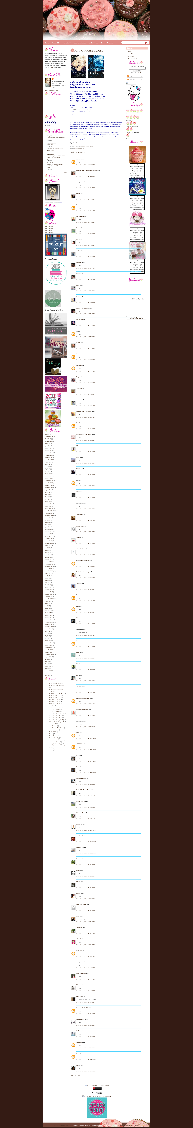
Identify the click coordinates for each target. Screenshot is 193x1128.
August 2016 (48, 462)
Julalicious (79, 514)
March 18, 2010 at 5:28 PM (85, 359)
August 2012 (48, 573)
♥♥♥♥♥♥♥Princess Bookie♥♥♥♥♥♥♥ (63, 1125)
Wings (78, 491)
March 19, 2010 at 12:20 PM (86, 853)
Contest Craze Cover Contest (56, 713)
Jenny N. (78, 399)
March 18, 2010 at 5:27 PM (85, 348)
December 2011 (49, 592)
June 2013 (47, 550)
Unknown (79, 204)
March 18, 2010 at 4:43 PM (85, 210)
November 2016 (49, 455)
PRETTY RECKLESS (82, 308)
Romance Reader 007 (82, 1007)
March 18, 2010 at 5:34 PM (85, 417)
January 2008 (48, 670)
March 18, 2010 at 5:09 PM (85, 302)
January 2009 (48, 666)
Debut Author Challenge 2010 (57, 722)
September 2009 (49, 654)
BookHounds (50, 154)
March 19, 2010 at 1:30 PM (85, 899)
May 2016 (47, 469)
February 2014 (48, 531)
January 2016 (48, 478)
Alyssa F (78, 939)
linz (77, 675)
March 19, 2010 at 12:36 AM (86, 761)
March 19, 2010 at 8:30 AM (86, 807)
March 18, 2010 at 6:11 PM (85, 532)
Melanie (78, 617)
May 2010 (47, 636)
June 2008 (47, 668)
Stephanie (79, 388)
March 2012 (48, 585)
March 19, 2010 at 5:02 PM (85, 1002)
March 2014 (48, 529)
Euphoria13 (79, 296)
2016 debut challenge (54, 701)
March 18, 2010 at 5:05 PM (85, 279)
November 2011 (49, 594)
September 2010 (49, 626)
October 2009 (48, 652)
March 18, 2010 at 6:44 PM (85, 566)
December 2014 (49, 508)
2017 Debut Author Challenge (57, 703)
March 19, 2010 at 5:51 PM (85, 1025)
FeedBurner (141, 73)
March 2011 (48, 612)
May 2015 (47, 496)
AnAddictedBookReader (82, 698)
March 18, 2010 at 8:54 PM (85, 704)
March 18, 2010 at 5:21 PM (85, 337)
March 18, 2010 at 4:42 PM (85, 199)
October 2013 (48, 541)
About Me (56, 43)
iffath (77, 916)
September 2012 (49, 571)
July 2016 (47, 464)
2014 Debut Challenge (55, 697)
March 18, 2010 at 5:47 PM (85, 486)
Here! (49, 61)
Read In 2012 (52, 732)
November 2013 (49, 538)
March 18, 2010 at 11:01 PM (86, 727)
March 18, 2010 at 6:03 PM (85, 520)
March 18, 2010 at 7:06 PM (85, 612)
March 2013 (48, 557)
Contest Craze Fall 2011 (55, 717)
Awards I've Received (133, 54)
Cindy (55, 78)
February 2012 (48, 587)
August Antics (50, 144)
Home (47, 43)
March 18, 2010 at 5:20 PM (85, 325)
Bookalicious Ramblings (82, 572)
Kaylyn (78, 893)
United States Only (54, 742)
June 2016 (47, 466)
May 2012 (47, 580)
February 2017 (48, 448)
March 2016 (48, 473)
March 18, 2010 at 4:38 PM (85, 164)
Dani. (77, 228)
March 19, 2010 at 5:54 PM (85, 1036)
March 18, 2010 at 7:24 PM (85, 635)
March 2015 (48, 501)
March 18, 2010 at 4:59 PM (85, 256)
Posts (130, 76)
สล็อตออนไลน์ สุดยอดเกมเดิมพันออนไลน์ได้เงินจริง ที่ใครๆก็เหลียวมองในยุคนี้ (56, 166)
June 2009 (47, 661)
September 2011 (49, 598)
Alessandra (79, 927)
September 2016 (49, 459)
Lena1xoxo (79, 422)
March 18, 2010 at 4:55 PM (85, 245)
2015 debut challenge (54, 699)
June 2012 (47, 578)
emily (77, 652)
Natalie (78, 159)
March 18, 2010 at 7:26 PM (85, 646)
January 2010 (48, 645)
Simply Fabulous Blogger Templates (129, 1125)
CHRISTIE (79, 744)
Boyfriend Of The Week (55, 707)
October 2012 (48, 568)
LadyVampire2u (80, 778)
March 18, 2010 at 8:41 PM (85, 681)
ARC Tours (93, 43)
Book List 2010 (49, 228)
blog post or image (79, 124)
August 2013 (48, 545)
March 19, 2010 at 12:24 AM (86, 749)
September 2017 (49, 441)
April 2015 (47, 499)
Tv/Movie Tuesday (54, 738)
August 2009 (48, 656)
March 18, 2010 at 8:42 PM (85, 692)
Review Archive (107, 43)
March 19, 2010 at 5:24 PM (85, 1013)
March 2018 (48, 439)
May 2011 (47, 608)
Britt (77, 767)
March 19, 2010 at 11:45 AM (86, 841)
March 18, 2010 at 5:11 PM (85, 314)
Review (51, 734)
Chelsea (78, 881)
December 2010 (49, 619)
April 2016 (47, 471)
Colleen (78, 1030)
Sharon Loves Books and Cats (55, 148)
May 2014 (47, 524)
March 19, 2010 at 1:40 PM (85, 922)
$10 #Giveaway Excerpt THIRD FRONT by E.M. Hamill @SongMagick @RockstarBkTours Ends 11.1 (56, 157)
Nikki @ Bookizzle (81, 904)
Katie (77, 285)
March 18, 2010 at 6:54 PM (85, 577)
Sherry (78, 537)
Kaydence (79, 262)
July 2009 (47, 659)
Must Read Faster (52, 143)
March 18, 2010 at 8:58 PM (85, 715)
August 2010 (48, 629)
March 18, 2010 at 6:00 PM (85, 509)
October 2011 (48, 596)
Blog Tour (51, 705)
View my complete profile (51, 90)
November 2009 (49, 650)
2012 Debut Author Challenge (57, 685)
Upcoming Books (132, 58)
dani (77, 606)
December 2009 (49, 647)
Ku (77, 1053)
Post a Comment (75, 1075)
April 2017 (47, 446)
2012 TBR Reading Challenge (56, 693)
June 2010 (47, 633)
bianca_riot (79, 526)
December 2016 (49, 452)
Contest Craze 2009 (54, 709)
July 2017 (47, 443)
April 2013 (47, 554)
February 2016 (48, 476)
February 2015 (48, 503)
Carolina (78, 468)
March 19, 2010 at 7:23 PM (85, 1048)
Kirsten (78, 985)
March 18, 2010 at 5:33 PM (85, 405)
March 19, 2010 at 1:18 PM (85, 864)
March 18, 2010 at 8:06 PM (85, 669)
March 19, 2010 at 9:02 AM (86, 818)
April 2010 (47, 638)
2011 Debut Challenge (55, 683)
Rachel (78, 273)
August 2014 (48, 517)
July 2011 (47, 603)
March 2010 (48, 640)
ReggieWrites (80, 216)
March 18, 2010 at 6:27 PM (85, 543)
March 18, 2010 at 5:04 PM (85, 268)
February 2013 (48, 559)
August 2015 (48, 490)
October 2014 (48, 513)
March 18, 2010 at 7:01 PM (85, 589)
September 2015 (49, 487)
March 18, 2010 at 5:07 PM (85, 291)
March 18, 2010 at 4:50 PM (85, 222)
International (52, 724)
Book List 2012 (49, 232)
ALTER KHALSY (51, 150)
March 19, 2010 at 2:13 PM (85, 933)
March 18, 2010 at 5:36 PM (85, 440)
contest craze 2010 (54, 711)
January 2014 (48, 534)
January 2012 (48, 589)
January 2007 (48, 673)
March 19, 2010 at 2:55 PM (85, 956)
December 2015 (49, 480)
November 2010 (49, 622)
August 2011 (48, 601)
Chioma (78, 445)
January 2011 (48, 617)
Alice (77, 1065)
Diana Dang (79, 847)
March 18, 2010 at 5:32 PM (85, 394)
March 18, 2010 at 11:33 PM (86, 738)
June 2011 (47, 606)
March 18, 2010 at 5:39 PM (85, 451)
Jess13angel (79, 835)
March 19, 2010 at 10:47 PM (86, 1059)
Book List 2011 (48, 230)
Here (52, 67)
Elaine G (78, 824)
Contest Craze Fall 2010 (55, 715)
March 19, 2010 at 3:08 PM (85, 967)
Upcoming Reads (80, 43)
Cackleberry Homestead (82, 560)
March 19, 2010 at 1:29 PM (85, 876)
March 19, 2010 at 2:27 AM (86, 795)
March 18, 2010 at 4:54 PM (85, 233)
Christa (78, 193)
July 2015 (47, 492)
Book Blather (50, 163)
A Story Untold (80, 801)
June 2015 (47, 494)
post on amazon (53, 730)
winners (51, 750)
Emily (78, 457)
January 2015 (48, 506)
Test (77, 640)
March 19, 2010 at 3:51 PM (85, 990)
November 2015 (49, 483)
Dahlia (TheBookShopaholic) (84, 411)
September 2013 (49, 543)
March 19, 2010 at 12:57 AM (86, 772)
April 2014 (47, 527)
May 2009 (47, 663)
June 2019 (47, 434)
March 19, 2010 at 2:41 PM (85, 945)
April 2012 (47, 582)
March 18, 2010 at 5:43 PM (85, 463)
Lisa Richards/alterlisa (82, 709)
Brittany (78, 858)
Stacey (78, 870)
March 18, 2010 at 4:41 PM (85, 176)
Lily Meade (79, 663)
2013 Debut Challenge (55, 695)
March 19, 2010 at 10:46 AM (86, 830)
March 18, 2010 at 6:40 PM (85, 554)
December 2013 (49, 536)
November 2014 (49, 510)
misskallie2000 (80, 549)
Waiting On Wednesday (55, 744)
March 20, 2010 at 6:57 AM (86, 1071)
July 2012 (47, 575)
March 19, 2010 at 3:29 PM (85, 979)
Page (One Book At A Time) (83, 434)
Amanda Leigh (80, 1019)
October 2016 (48, 457)
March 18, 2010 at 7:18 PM (85, 623)
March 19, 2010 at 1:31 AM (86, 784)
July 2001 (47, 675)
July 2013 (47, 548)
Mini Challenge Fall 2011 (55, 728)
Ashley (78, 250)
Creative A (79, 996)
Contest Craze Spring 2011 (56, 719)
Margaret (79, 950)
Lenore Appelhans (81, 973)
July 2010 (47, 631)
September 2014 (49, 515)
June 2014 (47, 522)
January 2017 (48, 450)
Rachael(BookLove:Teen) (83, 790)
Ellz (77, 239)
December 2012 (49, 564)
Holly (77, 732)
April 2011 (47, 610)
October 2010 (48, 624)
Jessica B (78, 583)
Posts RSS (67, 43)
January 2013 (48, 561)
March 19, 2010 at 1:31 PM (85, 910)
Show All (65, 172)
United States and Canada (55, 740)
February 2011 (48, 615)
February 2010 (48, 643)
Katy (77, 755)
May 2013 (47, 552)
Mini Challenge (53, 726)
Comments (131, 79)
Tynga (78, 377)
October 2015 (48, 485)
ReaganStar (79, 319)
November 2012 (49, 566)
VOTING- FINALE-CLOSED (88, 50)
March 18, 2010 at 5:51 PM (85, 497)
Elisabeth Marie (80, 812)
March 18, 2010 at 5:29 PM (85, 371)
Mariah (78, 342)
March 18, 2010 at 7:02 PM (85, 600)
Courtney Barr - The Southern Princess (87, 170)
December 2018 (49, 436)
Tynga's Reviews (51, 136)
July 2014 (47, 520)
